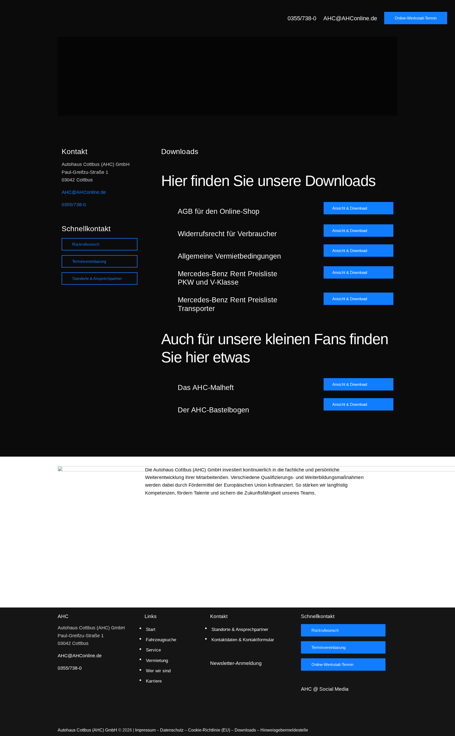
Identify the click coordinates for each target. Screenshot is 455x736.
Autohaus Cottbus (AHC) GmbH (87, 730)
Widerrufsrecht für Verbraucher (227, 234)
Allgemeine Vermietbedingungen (229, 256)
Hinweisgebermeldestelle (284, 730)
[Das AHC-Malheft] (167, 384)
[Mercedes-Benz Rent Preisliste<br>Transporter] (167, 301)
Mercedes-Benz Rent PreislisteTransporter (227, 304)
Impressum (145, 730)
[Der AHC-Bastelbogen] (167, 407)
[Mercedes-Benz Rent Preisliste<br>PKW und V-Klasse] (167, 275)
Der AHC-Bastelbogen (213, 410)
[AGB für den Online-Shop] (167, 208)
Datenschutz (172, 730)
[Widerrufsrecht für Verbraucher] (167, 230)
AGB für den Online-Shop (218, 211)
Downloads (245, 730)
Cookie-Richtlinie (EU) (209, 730)
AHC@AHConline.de (84, 192)
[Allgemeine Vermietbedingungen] (167, 253)
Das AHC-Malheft (206, 388)
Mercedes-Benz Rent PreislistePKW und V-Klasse (227, 278)
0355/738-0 (74, 204)
